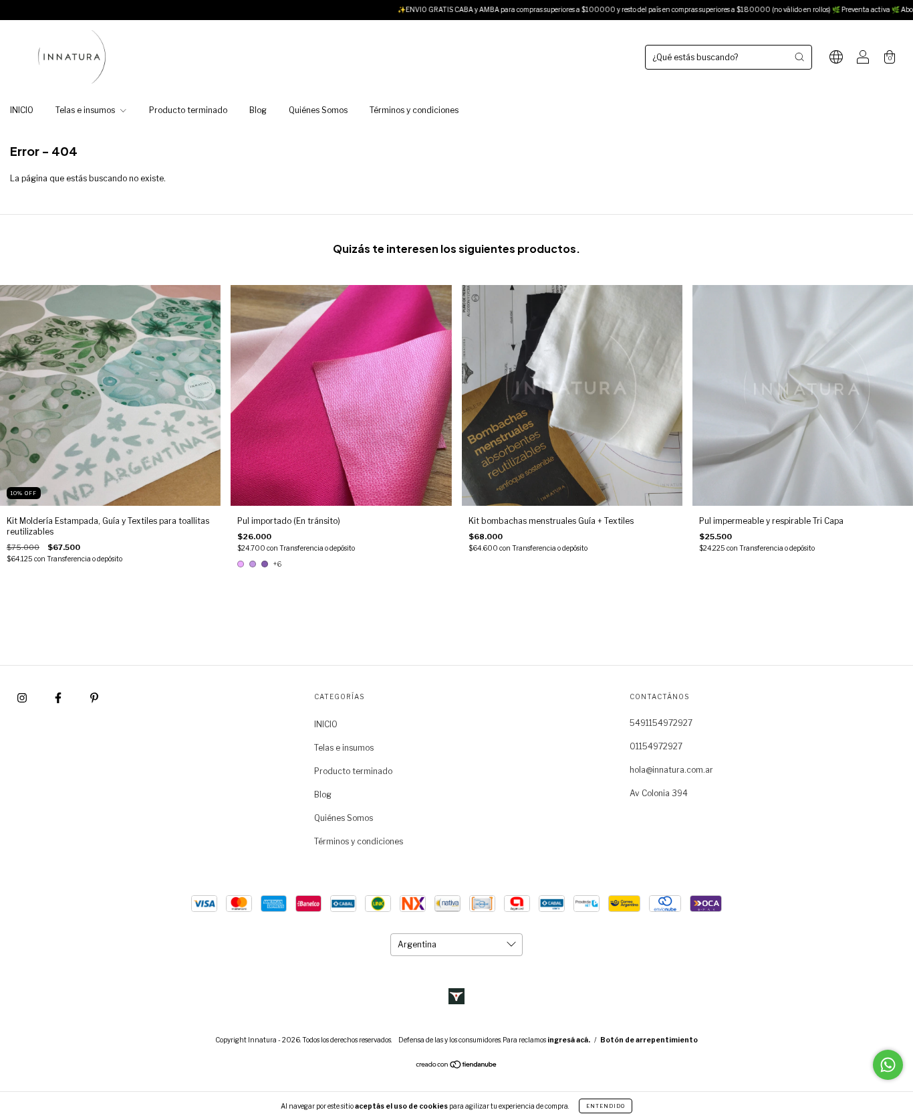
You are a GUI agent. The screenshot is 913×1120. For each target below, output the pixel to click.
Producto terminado (188, 110)
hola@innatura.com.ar (671, 770)
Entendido (605, 1106)
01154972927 (656, 746)
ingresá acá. (568, 1040)
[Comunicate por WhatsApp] (888, 1065)
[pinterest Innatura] (94, 698)
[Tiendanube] (457, 1066)
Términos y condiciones (414, 110)
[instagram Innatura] (23, 698)
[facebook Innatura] (59, 698)
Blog (258, 110)
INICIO (21, 110)
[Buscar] (799, 56)
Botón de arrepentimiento (649, 1040)
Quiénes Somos (318, 110)
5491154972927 (661, 723)
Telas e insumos (86, 110)
